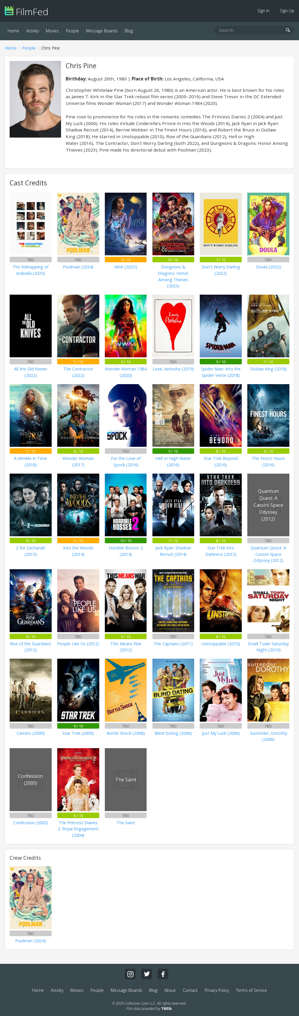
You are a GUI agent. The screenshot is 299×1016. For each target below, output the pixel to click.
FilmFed (30, 11)
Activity (32, 31)
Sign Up (287, 10)
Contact (190, 990)
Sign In (264, 10)
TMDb (166, 1008)
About (170, 990)
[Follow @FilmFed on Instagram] (130, 974)
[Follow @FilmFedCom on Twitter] (146, 974)
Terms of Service (251, 990)
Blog (129, 31)
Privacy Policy (217, 990)
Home (13, 31)
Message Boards (102, 31)
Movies (52, 31)
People (72, 31)
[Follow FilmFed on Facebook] (163, 974)
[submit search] (288, 30)
